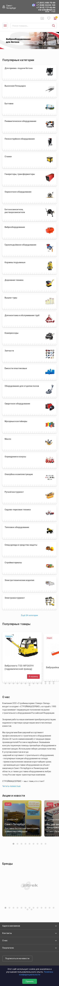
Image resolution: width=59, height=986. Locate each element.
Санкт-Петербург (11, 7)
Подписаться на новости (17, 958)
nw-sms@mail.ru (46, 9)
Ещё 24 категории (29, 615)
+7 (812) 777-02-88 (45, 7)
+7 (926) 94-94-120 (45, 5)
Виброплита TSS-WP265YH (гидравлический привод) (19, 667)
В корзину (33, 676)
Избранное (48, 18)
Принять (30, 981)
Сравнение (42, 18)
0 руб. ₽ (56, 17)
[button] (13, 844)
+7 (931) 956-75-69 (45, 2)
